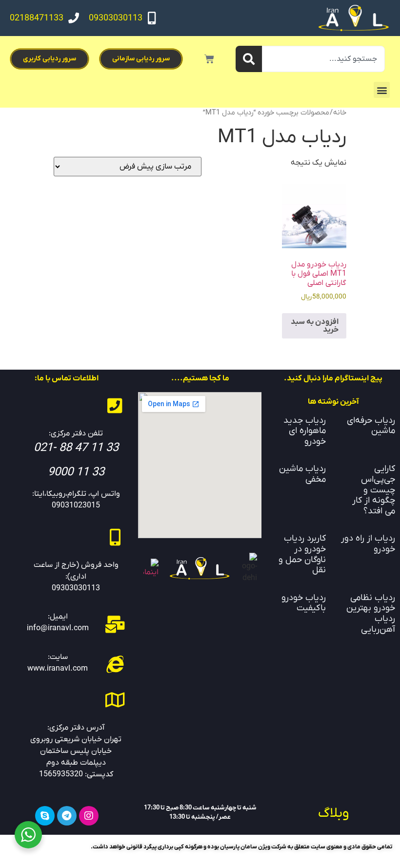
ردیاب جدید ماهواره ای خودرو (304, 431)
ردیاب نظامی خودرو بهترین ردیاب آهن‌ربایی (370, 613)
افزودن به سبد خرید (315, 326)
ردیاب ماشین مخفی (302, 474)
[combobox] (323, 59)
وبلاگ (333, 813)
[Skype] (45, 815)
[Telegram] (67, 815)
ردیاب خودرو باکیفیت (303, 603)
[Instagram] (89, 815)
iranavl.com (67, 669)
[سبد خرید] (209, 59)
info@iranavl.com (58, 628)
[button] (382, 90)
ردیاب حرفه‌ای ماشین (371, 426)
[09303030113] (151, 18)
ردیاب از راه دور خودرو (368, 544)
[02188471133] (73, 18)
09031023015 (76, 505)
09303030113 (115, 18)
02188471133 (36, 18)
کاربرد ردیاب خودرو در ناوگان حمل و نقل (302, 554)
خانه (339, 112)
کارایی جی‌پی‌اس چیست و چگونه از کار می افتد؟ (373, 489)
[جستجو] (249, 59)
